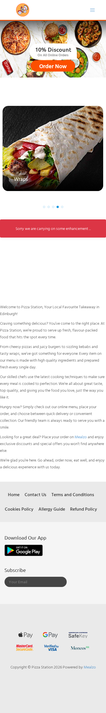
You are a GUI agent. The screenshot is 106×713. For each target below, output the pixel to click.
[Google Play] (24, 550)
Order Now (53, 66)
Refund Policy (83, 509)
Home (14, 494)
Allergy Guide (51, 509)
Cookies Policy (19, 509)
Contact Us (35, 494)
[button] (44, 207)
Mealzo (81, 437)
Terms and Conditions (72, 494)
